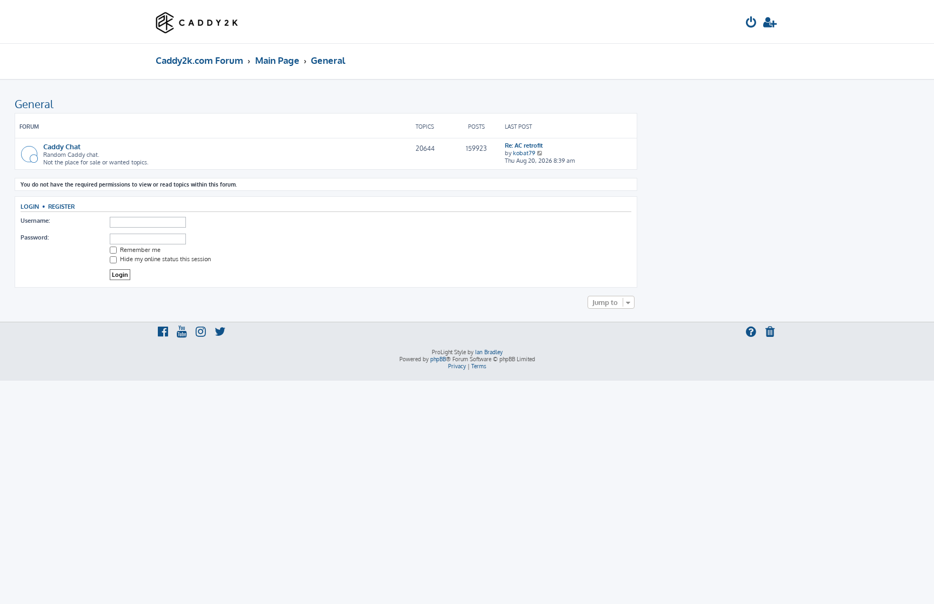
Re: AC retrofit (524, 145)
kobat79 (524, 153)
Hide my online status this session (164, 259)
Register (61, 206)
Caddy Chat (62, 146)
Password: (35, 237)
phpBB (438, 359)
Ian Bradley (489, 352)
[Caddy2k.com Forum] (197, 21)
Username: (35, 220)
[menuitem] (751, 23)
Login (30, 206)
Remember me (139, 250)
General (34, 104)
